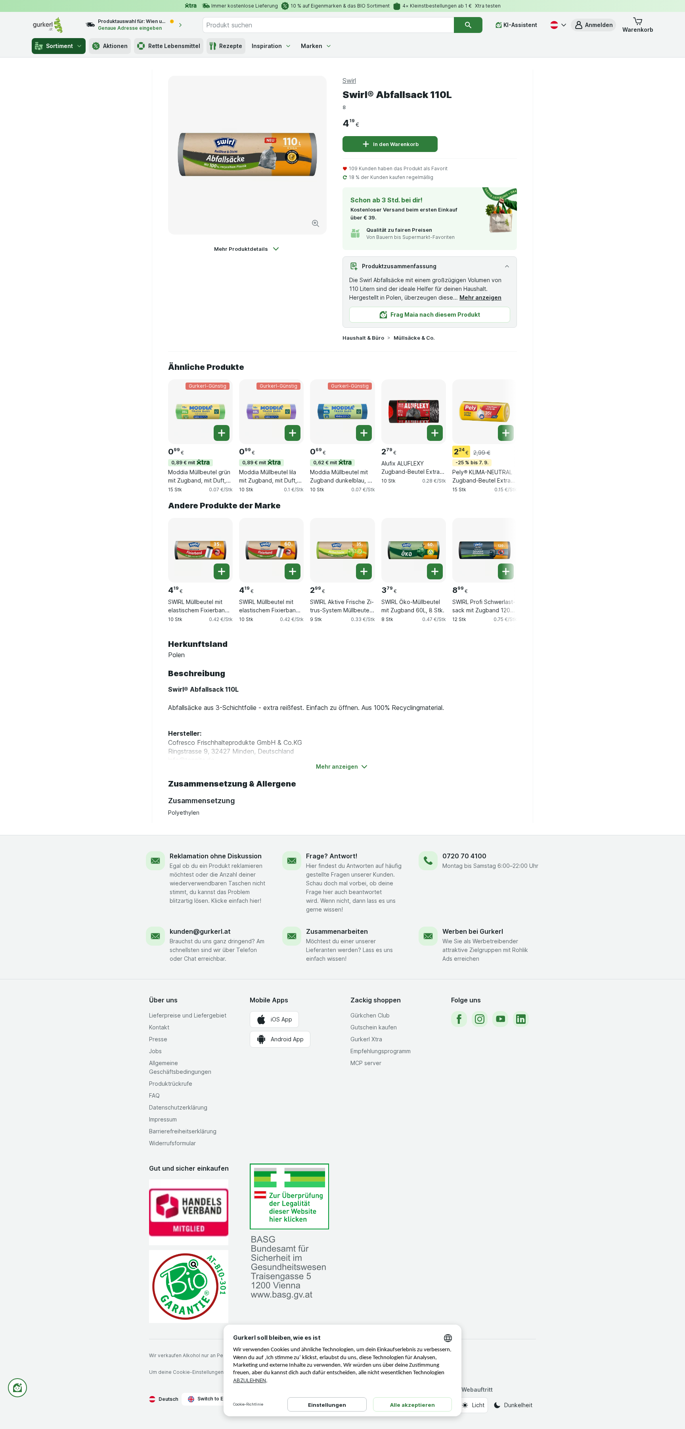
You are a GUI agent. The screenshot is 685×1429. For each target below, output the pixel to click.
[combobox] (328, 25)
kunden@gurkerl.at (200, 931)
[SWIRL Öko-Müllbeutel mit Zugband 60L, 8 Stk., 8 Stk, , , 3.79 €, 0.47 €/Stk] (413, 550)
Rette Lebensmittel (174, 45)
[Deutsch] (557, 25)
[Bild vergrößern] (315, 223)
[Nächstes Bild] (501, 411)
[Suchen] (468, 25)
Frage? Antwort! (332, 856)
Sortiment (59, 45)
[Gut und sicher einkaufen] (188, 1286)
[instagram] (480, 1019)
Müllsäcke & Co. (414, 338)
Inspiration (267, 45)
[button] (593, 25)
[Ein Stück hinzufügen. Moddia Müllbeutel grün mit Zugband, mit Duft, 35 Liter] (222, 433)
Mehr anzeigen (480, 297)
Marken (311, 45)
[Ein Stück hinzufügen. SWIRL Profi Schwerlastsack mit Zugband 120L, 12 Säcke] (506, 571)
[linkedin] (521, 1019)
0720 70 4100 (464, 856)
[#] (289, 1197)
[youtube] (500, 1019)
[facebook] (459, 1019)
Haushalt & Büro (363, 338)
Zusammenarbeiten (337, 931)
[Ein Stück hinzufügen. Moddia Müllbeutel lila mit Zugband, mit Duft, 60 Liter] (292, 433)
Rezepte (230, 45)
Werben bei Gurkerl (472, 931)
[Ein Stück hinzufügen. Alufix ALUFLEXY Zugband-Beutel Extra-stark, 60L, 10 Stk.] (435, 433)
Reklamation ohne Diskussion (216, 856)
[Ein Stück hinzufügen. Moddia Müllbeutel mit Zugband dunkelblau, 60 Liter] (364, 433)
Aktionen (115, 45)
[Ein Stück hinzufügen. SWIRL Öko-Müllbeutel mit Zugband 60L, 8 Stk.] (435, 571)
